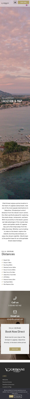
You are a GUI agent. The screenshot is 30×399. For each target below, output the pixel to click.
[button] (15, 2)
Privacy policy (18, 396)
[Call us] (15, 298)
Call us (15, 302)
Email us (15, 316)
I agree (11, 396)
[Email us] (15, 312)
